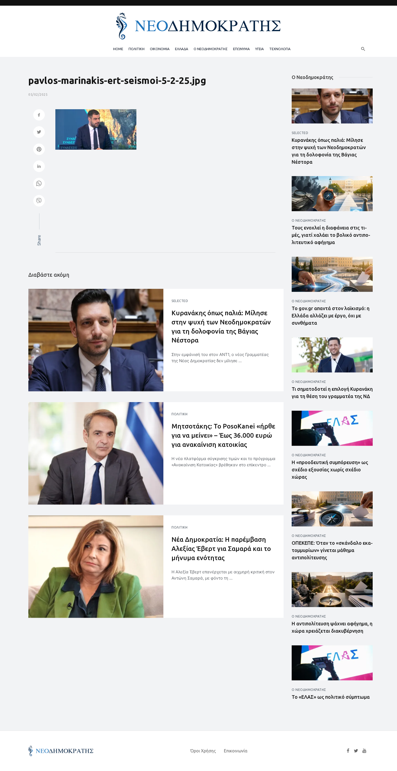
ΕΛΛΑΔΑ (181, 49)
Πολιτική (179, 414)
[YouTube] (364, 751)
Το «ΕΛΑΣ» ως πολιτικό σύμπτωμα (331, 697)
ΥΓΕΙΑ (259, 49)
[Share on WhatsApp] (39, 184)
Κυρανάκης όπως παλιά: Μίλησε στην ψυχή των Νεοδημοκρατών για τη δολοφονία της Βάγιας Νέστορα (221, 326)
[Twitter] (356, 751)
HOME (118, 49)
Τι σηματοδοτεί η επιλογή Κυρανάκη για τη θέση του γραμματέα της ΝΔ (332, 392)
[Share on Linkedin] (39, 166)
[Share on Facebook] (39, 115)
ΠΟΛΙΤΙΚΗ (136, 49)
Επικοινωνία (235, 750)
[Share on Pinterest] (39, 149)
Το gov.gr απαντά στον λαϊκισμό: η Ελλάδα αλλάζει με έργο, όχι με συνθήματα (330, 315)
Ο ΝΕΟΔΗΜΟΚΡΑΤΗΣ (211, 49)
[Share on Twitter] (39, 132)
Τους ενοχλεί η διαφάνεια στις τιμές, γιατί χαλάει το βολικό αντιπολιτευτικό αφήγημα (331, 235)
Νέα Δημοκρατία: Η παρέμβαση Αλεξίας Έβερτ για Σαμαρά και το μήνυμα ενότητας (221, 548)
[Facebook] (348, 751)
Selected (179, 301)
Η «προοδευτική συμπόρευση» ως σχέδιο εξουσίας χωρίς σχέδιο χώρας (330, 469)
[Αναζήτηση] (363, 49)
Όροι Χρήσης (203, 750)
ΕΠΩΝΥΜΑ (241, 49)
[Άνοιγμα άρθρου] (95, 340)
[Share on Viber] (39, 201)
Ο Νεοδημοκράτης (309, 220)
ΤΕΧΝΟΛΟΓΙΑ (280, 49)
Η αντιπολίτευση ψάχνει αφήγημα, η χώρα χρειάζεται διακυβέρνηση (332, 627)
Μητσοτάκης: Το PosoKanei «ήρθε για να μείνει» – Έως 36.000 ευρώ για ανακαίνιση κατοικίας (223, 435)
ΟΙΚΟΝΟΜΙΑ (160, 49)
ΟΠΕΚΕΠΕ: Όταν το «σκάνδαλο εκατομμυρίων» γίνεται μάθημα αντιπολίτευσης (332, 550)
